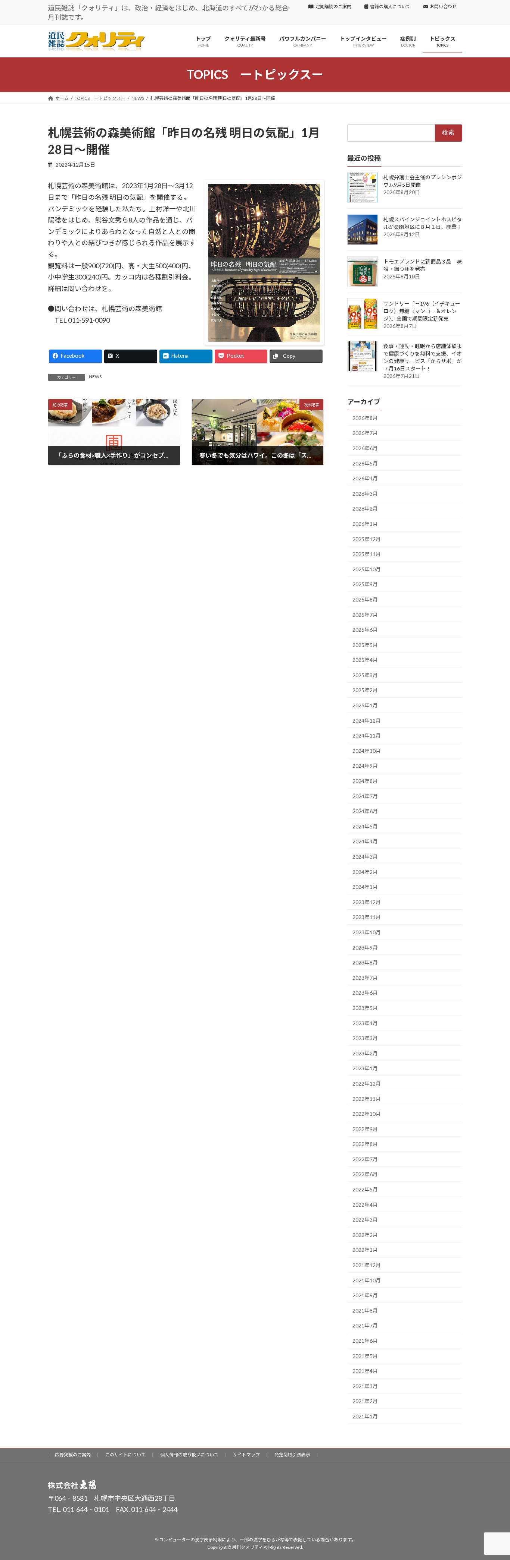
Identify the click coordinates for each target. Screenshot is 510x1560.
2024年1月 (365, 887)
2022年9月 (365, 1129)
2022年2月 (365, 1235)
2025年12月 (366, 539)
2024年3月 (365, 856)
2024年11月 (366, 735)
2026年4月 (365, 478)
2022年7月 (365, 1159)
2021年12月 (366, 1265)
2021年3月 (365, 1386)
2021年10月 (366, 1280)
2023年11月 (366, 917)
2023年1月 (365, 1068)
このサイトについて (125, 1455)
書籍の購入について (390, 6)
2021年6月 (365, 1341)
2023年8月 (365, 962)
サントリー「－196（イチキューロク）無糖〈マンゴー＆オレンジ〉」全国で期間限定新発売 (421, 311)
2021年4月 (365, 1371)
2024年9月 (365, 765)
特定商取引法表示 (292, 1455)
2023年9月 (365, 947)
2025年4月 (365, 660)
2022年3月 (365, 1219)
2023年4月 (365, 1023)
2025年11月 (366, 554)
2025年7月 (365, 614)
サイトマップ (246, 1455)
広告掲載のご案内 (73, 1455)
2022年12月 (366, 1083)
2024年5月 (365, 826)
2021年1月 (365, 1416)
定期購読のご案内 (333, 6)
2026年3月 (365, 493)
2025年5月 (365, 645)
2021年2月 (365, 1401)
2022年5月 (365, 1189)
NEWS (95, 376)
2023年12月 (366, 902)
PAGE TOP (491, 1506)
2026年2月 (365, 508)
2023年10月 (366, 932)
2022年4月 (365, 1204)
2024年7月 (365, 796)
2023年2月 (365, 1053)
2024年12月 (366, 720)
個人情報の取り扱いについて (189, 1455)
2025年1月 (365, 705)
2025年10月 (366, 569)
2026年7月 (365, 433)
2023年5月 (365, 1008)
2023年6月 (365, 992)
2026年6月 (365, 448)
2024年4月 (365, 841)
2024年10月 (366, 751)
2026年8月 (365, 418)
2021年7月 (365, 1325)
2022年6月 (365, 1174)
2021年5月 (365, 1355)
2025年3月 (365, 675)
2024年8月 (365, 781)
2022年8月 (365, 1144)
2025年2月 (365, 690)
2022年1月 (365, 1250)
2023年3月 (365, 1038)
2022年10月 (366, 1114)
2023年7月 (365, 978)
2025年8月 (365, 599)
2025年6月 (365, 629)
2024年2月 (365, 871)
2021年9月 (365, 1295)
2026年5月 (365, 463)
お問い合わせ (443, 6)
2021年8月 (365, 1310)
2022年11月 (366, 1098)
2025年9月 (365, 584)
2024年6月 (365, 811)
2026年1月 (365, 524)
